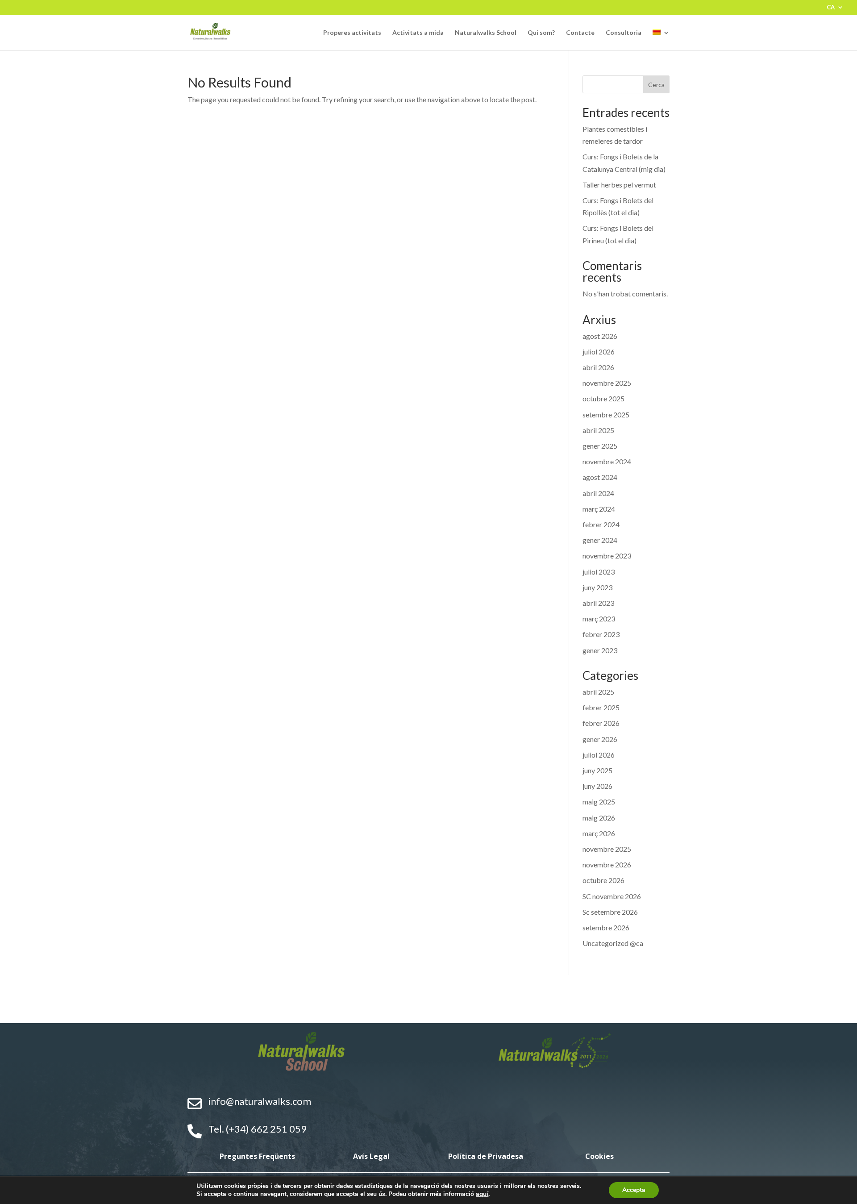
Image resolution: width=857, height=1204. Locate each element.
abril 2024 (598, 493)
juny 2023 (597, 587)
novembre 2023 (606, 555)
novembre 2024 (606, 461)
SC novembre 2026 (611, 896)
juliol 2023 (598, 571)
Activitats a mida (418, 32)
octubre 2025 (603, 398)
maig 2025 (598, 801)
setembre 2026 (605, 927)
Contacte (580, 32)
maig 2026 (598, 817)
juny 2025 (597, 770)
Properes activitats (352, 32)
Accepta (633, 1190)
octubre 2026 (603, 880)
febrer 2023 (601, 634)
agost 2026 (599, 336)
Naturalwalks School (485, 32)
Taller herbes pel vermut (619, 184)
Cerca (656, 84)
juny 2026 (597, 786)
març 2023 (598, 618)
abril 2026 (598, 367)
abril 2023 (598, 603)
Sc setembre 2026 (610, 912)
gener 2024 (599, 540)
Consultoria (623, 32)
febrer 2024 (601, 524)
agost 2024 (599, 477)
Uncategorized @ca (612, 943)
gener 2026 (599, 739)
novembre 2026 (606, 864)
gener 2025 (599, 446)
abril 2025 (598, 430)
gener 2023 (599, 650)
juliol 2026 (598, 351)
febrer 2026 (601, 723)
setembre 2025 (605, 414)
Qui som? (541, 32)
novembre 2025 (606, 383)
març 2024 (598, 508)
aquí (482, 1194)
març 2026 (598, 833)
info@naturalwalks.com (259, 1101)
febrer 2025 (601, 707)
